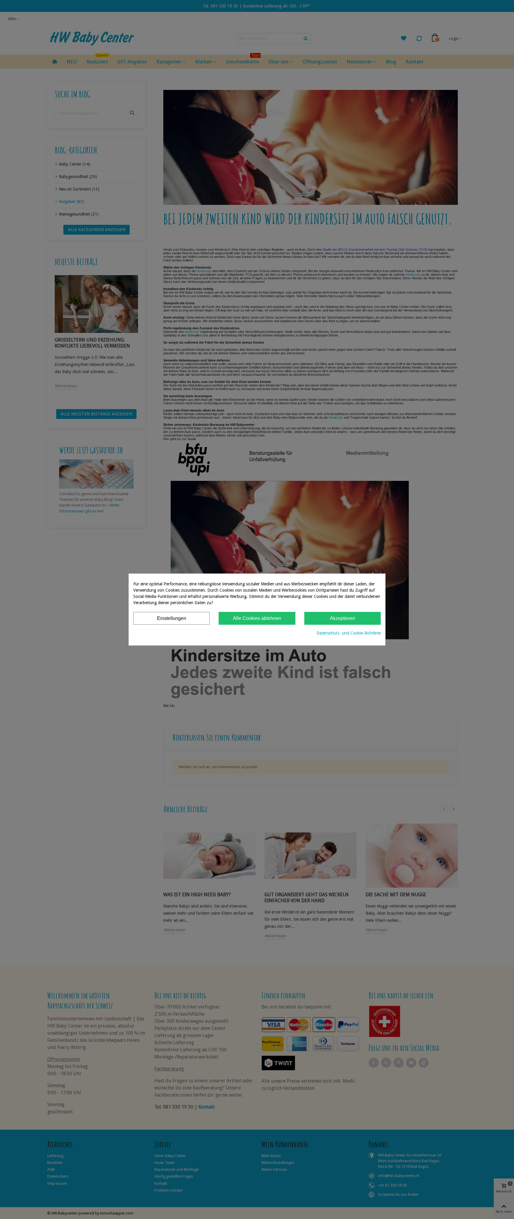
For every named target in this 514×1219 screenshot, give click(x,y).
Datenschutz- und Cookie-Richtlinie (348, 633)
